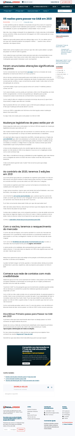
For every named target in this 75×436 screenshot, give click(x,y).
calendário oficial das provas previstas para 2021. (24, 220)
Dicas (31, 22)
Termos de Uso (31, 417)
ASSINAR (21, 429)
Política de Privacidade (33, 419)
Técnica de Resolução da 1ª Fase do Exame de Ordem (22, 380)
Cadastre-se (55, 2)
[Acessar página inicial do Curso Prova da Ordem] (11, 2)
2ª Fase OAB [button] (19, 11)
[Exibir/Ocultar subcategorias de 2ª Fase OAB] (65, 72)
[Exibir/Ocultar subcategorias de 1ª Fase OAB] (64, 70)
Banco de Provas (32, 415)
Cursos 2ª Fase (23, 7)
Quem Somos (65, 7)
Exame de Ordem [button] (33, 11)
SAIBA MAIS (26, 363)
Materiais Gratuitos (40, 7)
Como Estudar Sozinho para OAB (16, 379)
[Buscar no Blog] (70, 11)
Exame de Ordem (62, 74)
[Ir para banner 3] (62, 31)
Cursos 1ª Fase (8, 7)
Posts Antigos (60, 78)
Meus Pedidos (68, 424)
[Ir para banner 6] (67, 31)
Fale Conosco (49, 414)
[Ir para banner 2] (60, 31)
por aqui (30, 72)
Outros (59, 76)
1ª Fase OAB (27, 22)
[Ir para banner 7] (68, 31)
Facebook (67, 411)
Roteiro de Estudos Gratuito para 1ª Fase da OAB (21, 377)
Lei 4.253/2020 (7, 139)
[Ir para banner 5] (65, 31)
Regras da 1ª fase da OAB (25, 334)
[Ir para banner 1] (59, 31)
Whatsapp (67, 414)
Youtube (66, 416)
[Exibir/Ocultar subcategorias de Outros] (62, 76)
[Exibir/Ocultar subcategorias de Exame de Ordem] (68, 74)
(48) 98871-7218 (50, 411)
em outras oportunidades (21, 196)
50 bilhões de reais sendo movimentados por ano (28, 242)
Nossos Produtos (32, 409)
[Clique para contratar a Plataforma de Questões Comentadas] (14, 355)
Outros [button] (45, 11)
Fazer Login (66, 2)
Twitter (66, 418)
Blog (54, 7)
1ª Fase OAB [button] (7, 11)
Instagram (67, 413)
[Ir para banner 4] (63, 31)
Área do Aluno (68, 422)
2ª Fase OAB (60, 72)
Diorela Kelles (6, 22)
